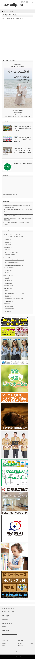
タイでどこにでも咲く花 (10, 252)
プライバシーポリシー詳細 (8, 611)
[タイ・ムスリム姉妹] (18, 107)
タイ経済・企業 (8, 283)
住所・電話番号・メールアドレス (9, 634)
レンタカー (7, 270)
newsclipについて (6, 626)
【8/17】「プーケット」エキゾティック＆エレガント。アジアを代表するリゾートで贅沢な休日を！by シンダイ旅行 (17, 151)
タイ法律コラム (7, 285)
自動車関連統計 (8, 308)
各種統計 (6, 303)
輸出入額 (7, 311)
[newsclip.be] (12, 5)
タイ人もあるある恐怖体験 (11, 262)
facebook (27, 2)
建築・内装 (8, 301)
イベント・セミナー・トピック (11, 234)
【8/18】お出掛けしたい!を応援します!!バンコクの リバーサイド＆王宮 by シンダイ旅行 (22, 139)
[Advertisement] (17, 39)
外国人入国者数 (8, 306)
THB (11, 194)
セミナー (7, 242)
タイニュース (7, 275)
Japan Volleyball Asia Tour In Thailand (13, 236)
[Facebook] (19, 651)
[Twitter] (16, 651)
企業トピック (8, 244)
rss (22, 2)
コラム (5, 257)
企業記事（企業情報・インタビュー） (13, 293)
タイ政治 (7, 278)
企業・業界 (6, 288)
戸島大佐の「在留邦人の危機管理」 (13, 265)
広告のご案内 (5, 619)
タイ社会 (7, 280)
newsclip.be (16, 656)
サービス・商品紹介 (8, 267)
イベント (7, 239)
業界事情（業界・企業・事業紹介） (13, 298)
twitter (24, 2)
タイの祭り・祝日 (9, 254)
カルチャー (6, 247)
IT (5, 290)
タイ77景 (7, 249)
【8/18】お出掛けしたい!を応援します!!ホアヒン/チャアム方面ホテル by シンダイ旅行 (22, 128)
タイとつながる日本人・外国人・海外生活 (14, 260)
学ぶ (6, 272)
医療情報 (7, 296)
